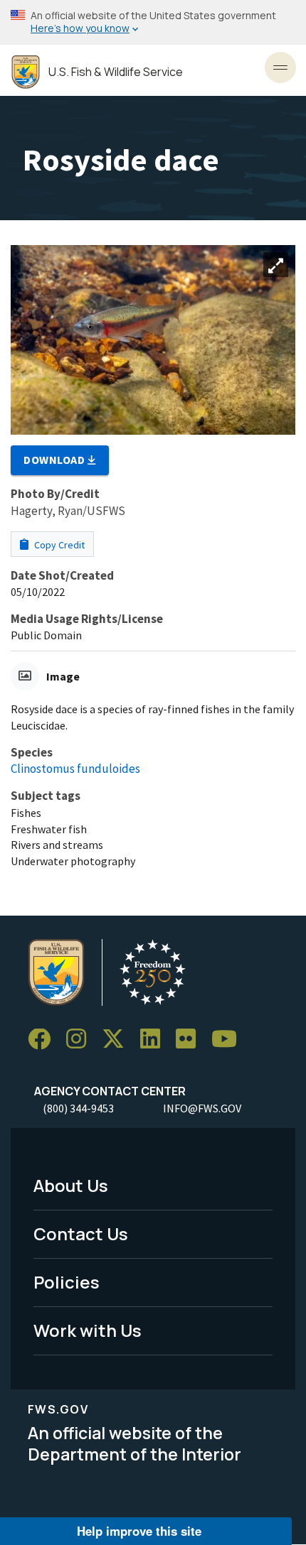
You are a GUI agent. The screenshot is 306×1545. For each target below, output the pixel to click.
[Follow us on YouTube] (229, 1040)
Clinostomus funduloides (75, 768)
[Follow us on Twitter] (118, 1040)
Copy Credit (58, 544)
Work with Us (87, 1330)
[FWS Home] (25, 72)
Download (55, 459)
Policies (66, 1282)
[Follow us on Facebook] (44, 1040)
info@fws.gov (202, 1108)
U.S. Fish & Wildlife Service (115, 72)
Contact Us (80, 1233)
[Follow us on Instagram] (81, 1040)
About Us (70, 1185)
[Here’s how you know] (153, 22)
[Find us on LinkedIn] (155, 1040)
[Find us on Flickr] (191, 1040)
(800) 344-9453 (78, 1108)
